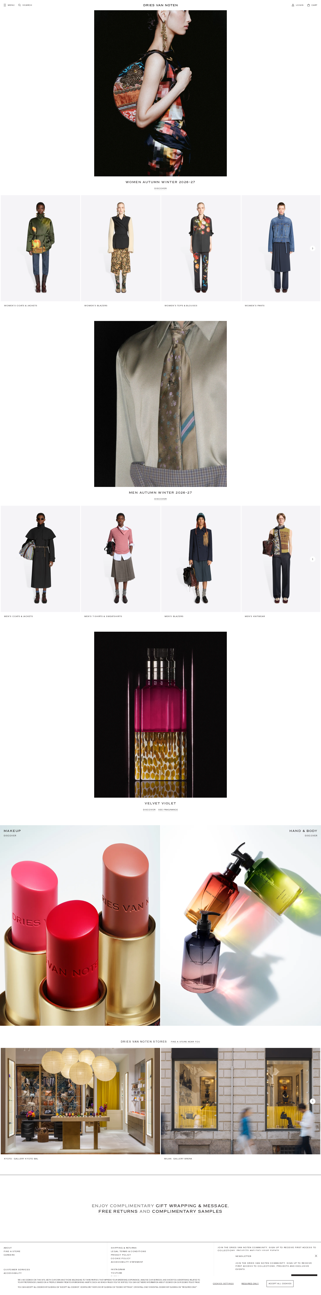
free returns (118, 1211)
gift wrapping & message (192, 1206)
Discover (10, 835)
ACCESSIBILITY (13, 1273)
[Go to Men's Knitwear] (281, 562)
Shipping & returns (124, 1247)
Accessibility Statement (127, 1262)
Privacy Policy (121, 1255)
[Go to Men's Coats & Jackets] (40, 562)
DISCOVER (160, 188)
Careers (9, 1255)
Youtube (116, 1273)
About (8, 1247)
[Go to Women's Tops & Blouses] (201, 251)
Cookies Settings (223, 1283)
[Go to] (80, 1104)
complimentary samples (187, 1211)
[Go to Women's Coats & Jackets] (40, 251)
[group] (40, 251)
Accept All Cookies (280, 1283)
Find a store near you (185, 1041)
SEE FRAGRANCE (168, 809)
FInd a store (12, 1251)
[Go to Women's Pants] (281, 251)
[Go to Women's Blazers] (120, 251)
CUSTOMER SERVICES (17, 1269)
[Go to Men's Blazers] (201, 562)
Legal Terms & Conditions (128, 1251)
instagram (118, 1269)
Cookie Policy (121, 1258)
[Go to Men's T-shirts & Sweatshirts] (120, 562)
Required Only (250, 1283)
